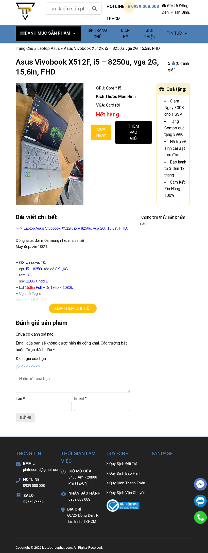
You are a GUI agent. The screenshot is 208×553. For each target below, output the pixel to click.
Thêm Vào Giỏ (133, 132)
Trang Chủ (24, 48)
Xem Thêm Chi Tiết (72, 308)
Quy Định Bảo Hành (125, 473)
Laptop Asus (48, 48)
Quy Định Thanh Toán (127, 483)
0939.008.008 (145, 6)
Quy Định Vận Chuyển (127, 492)
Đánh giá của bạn (31, 358)
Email (80, 398)
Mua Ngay (101, 132)
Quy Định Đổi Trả (123, 463)
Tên (20, 398)
